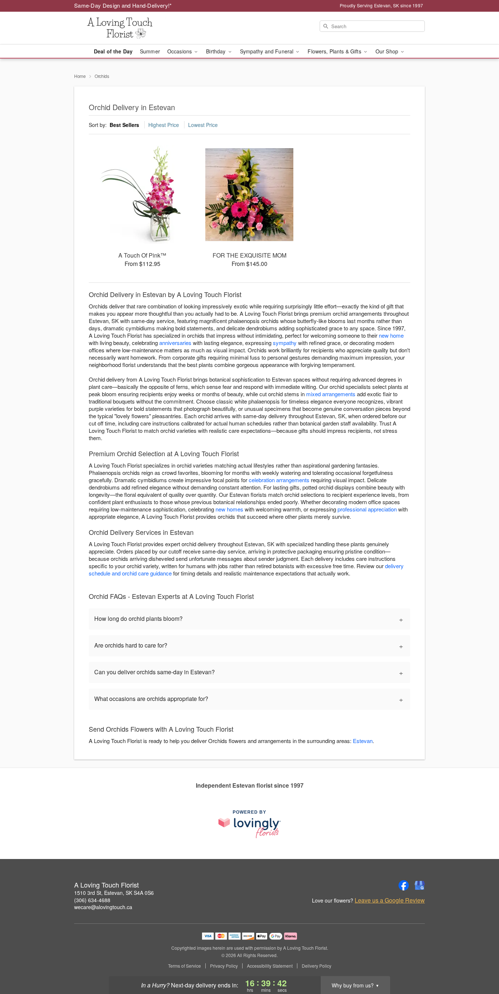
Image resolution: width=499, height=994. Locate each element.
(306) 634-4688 (92, 900)
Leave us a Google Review (390, 900)
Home (80, 76)
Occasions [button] (180, 51)
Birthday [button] (216, 51)
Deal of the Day (113, 51)
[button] (480, 963)
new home (391, 335)
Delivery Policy (316, 966)
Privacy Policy (224, 966)
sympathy (285, 342)
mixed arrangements (330, 394)
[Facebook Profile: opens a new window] (404, 885)
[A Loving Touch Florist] (126, 28)
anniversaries (175, 342)
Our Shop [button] (388, 51)
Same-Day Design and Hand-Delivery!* (123, 5)
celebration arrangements (279, 480)
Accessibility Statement (270, 966)
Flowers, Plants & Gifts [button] (335, 51)
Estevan (363, 740)
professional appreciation (367, 509)
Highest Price (163, 124)
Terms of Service (184, 966)
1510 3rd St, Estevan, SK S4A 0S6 (114, 892)
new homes (229, 509)
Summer (150, 51)
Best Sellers (124, 124)
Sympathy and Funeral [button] (267, 51)
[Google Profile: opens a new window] (420, 885)
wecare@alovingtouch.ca (103, 907)
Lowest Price (203, 124)
